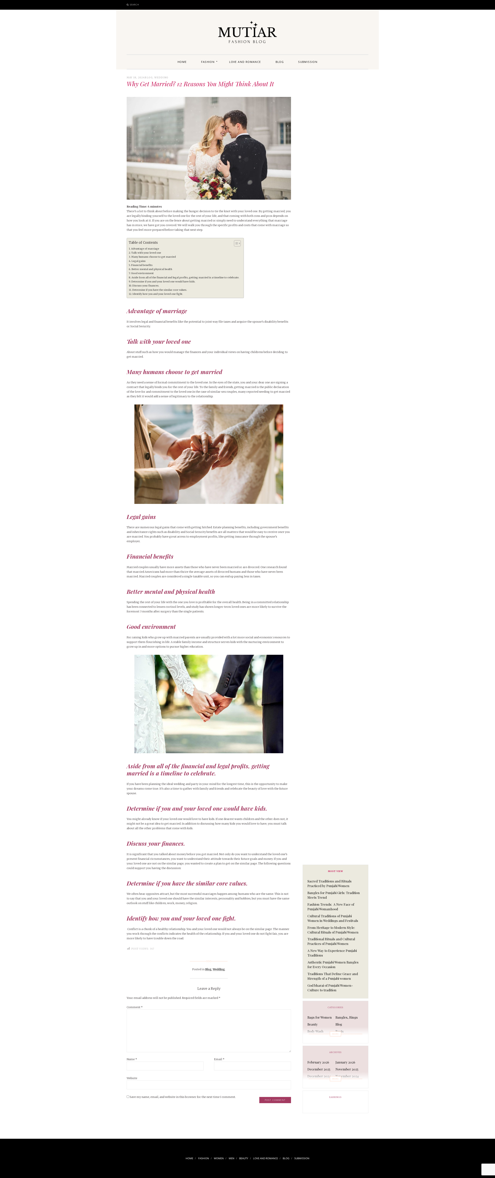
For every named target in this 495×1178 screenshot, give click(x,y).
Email (219, 1059)
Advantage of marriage (145, 248)
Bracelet (341, 1038)
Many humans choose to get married (153, 256)
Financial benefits (142, 265)
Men (231, 1158)
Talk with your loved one (146, 252)
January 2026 (345, 1062)
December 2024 (319, 1076)
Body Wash (315, 1031)
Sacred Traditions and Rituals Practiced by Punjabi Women (329, 883)
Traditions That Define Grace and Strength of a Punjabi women (332, 976)
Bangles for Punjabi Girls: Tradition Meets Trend (333, 895)
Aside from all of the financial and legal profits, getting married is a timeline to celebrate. (185, 277)
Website (132, 1078)
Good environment (142, 273)
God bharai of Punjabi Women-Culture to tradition (330, 987)
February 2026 (318, 1062)
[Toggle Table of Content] (235, 243)
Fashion (208, 62)
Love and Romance (245, 62)
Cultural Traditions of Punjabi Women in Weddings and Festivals (332, 918)
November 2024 (347, 1076)
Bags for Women (319, 1017)
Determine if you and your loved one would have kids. (163, 281)
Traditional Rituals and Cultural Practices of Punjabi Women (331, 941)
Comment (135, 1007)
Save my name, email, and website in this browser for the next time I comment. (183, 1097)
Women (219, 1158)
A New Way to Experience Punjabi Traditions (332, 952)
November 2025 (346, 1069)
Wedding (161, 77)
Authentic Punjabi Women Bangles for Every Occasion (332, 964)
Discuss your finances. (146, 285)
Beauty (312, 1024)
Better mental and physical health (151, 269)
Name (132, 1059)
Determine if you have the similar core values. (160, 289)
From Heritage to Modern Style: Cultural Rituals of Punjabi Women (332, 929)
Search (134, 4)
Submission (307, 62)
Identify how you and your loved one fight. (157, 293)
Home (182, 62)
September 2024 (347, 1083)
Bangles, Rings (346, 1017)
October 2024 (317, 1083)
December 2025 (318, 1069)
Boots (339, 1031)
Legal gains (138, 261)
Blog (280, 62)
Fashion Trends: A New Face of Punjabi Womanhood (330, 906)
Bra (310, 1038)
